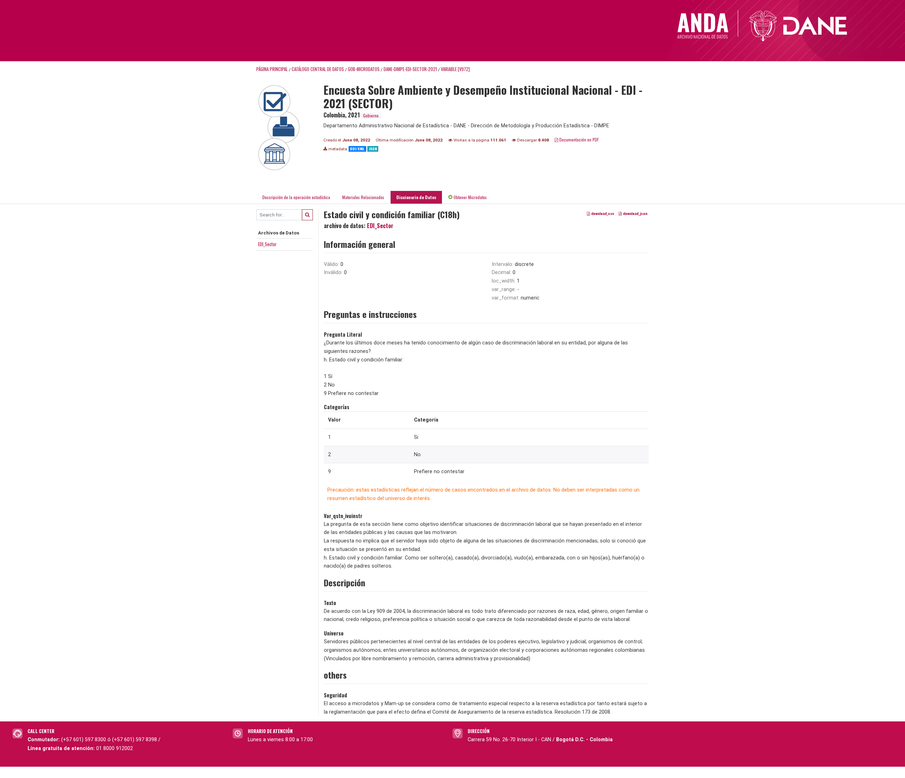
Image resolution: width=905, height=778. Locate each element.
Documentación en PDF (578, 140)
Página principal (272, 69)
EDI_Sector (267, 244)
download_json (634, 213)
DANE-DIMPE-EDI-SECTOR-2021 (410, 69)
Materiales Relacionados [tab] (363, 197)
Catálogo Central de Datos (318, 69)
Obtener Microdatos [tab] (469, 197)
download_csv (602, 213)
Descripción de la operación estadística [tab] (296, 197)
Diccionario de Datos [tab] (416, 197)
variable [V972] (455, 69)
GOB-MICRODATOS (364, 69)
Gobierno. (371, 115)
